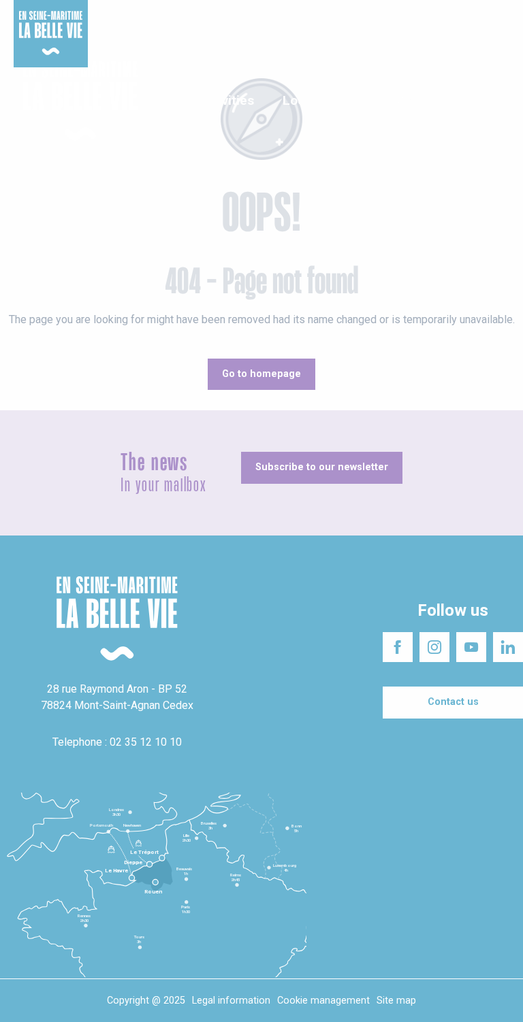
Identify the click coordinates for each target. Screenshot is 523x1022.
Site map (396, 1000)
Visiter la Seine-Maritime (323, 13)
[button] (501, 101)
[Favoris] (470, 101)
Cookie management (323, 1000)
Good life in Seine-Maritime (203, 13)
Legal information (231, 1000)
